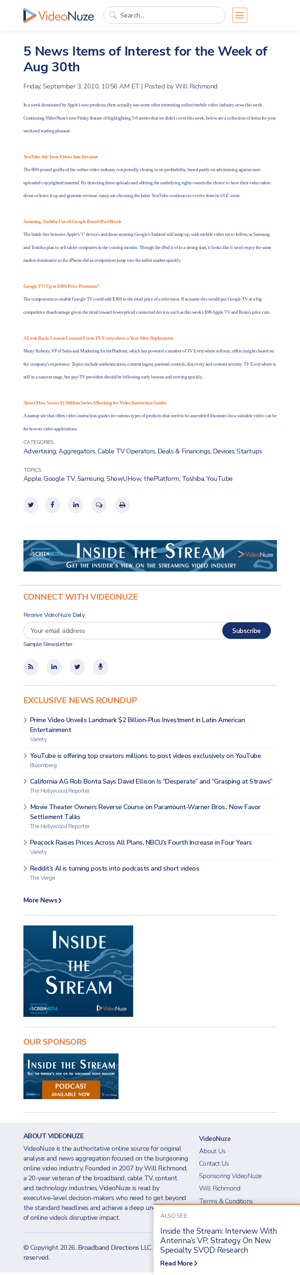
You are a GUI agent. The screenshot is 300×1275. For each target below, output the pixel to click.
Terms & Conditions (226, 1201)
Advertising (39, 451)
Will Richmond (196, 86)
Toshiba (193, 478)
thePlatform (161, 478)
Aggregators (77, 451)
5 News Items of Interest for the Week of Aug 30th (145, 59)
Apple (32, 478)
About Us (212, 1151)
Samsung (91, 478)
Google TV (59, 478)
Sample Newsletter (47, 644)
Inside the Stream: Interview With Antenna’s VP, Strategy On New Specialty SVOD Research (218, 1241)
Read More (176, 1263)
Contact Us (214, 1163)
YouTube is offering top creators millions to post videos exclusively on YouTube (145, 760)
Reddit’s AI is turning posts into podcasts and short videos (114, 873)
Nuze (58, 15)
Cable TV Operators (126, 451)
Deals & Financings (184, 451)
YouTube (219, 478)
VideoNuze (215, 1138)
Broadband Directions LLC (114, 1247)
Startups (249, 451)
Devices (224, 451)
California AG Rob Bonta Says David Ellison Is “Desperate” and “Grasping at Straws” (151, 786)
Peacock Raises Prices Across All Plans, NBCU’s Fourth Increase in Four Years (141, 847)
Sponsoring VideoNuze (230, 1176)
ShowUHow (123, 478)
